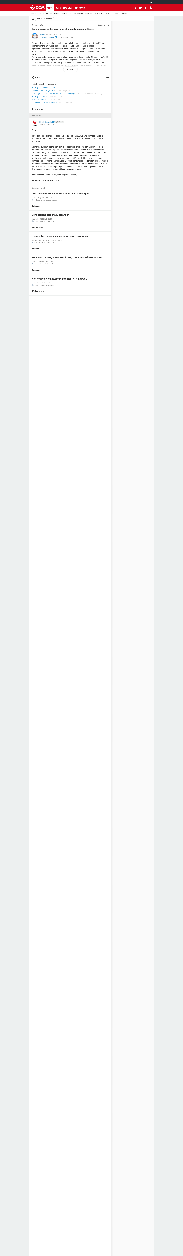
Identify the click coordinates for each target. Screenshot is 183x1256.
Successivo (102, 25)
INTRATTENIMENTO (52, 14)
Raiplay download (40, 96)
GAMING (41, 14)
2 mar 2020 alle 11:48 (65, 37)
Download (68, 8)
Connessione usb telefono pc (44, 102)
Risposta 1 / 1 (38, 115)
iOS (71, 14)
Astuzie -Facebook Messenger (91, 93)
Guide (58, 8)
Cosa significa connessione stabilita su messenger (54, 93)
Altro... (72, 69)
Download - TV (55, 96)
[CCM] (37, 7)
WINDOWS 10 (78, 14)
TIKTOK (107, 14)
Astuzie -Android (66, 102)
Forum (50, 8)
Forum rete (55, 99)
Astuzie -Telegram (62, 90)
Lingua (150, 2)
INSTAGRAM (89, 14)
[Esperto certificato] (56, 37)
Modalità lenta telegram (42, 90)
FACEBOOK (115, 14)
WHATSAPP (98, 14)
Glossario (80, 8)
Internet (49, 19)
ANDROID (64, 14)
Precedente (38, 25)
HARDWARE (124, 14)
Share (37, 77)
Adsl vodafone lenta (40, 99)
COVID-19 (33, 14)
